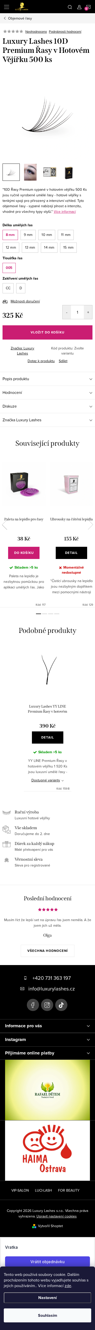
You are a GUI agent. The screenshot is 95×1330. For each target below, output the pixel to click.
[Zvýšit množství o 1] (88, 312)
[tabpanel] (24, 531)
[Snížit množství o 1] (67, 312)
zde (68, 1285)
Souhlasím (47, 1315)
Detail (71, 552)
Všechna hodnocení (47, 950)
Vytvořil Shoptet (50, 1225)
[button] (10, 235)
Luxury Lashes (33, 1005)
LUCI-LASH (43, 1190)
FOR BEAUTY (69, 1190)
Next (90, 525)
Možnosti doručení (25, 301)
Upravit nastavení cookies (56, 1216)
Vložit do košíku (47, 332)
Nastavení (47, 1298)
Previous (4, 525)
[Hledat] (69, 6)
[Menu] (6, 6)
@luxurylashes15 (61, 1005)
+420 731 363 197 (51, 978)
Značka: (22, 351)
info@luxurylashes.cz (51, 988)
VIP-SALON (20, 1190)
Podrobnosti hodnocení (65, 31)
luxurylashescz (47, 1005)
